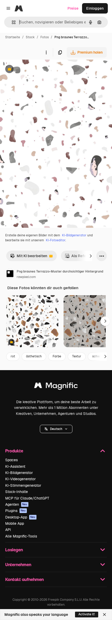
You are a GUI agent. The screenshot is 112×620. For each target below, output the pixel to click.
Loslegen (14, 549)
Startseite (12, 37)
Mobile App (14, 523)
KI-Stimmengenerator (23, 485)
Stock (30, 37)
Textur (76, 356)
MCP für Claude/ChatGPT (27, 498)
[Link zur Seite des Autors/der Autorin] (10, 274)
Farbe (57, 356)
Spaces (11, 460)
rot (13, 356)
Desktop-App (20, 517)
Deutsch (56, 429)
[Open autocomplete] (11, 22)
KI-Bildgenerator (74, 235)
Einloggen (95, 8)
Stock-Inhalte (16, 491)
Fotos (44, 37)
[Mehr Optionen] (46, 52)
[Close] (104, 614)
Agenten (16, 504)
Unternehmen (18, 564)
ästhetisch (34, 356)
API (8, 529)
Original (33, 69)
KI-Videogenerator (20, 479)
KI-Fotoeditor (55, 240)
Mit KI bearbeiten (28, 257)
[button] (56, 429)
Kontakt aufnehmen (24, 579)
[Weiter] (90, 256)
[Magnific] (56, 387)
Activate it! (86, 614)
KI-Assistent (15, 466)
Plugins (15, 510)
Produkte (14, 450)
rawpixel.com (26, 277)
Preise (72, 8)
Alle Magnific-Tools (21, 536)
